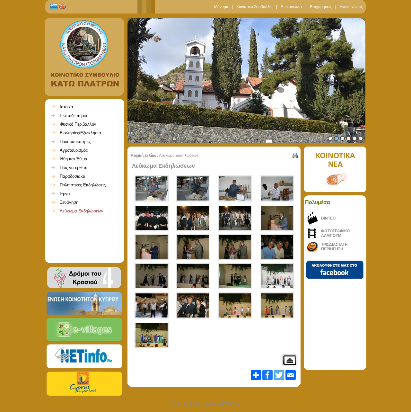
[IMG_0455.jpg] (193, 188)
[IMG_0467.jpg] (193, 218)
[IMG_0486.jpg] (277, 247)
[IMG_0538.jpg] (152, 335)
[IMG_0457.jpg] (277, 188)
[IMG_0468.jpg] (235, 218)
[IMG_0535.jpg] (235, 305)
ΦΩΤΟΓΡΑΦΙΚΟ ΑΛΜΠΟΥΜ (335, 233)
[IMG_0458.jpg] (152, 218)
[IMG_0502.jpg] (152, 305)
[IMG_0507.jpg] (193, 305)
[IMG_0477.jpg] (152, 247)
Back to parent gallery (290, 360)
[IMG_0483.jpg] (193, 247)
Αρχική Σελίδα (143, 155)
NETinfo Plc (229, 404)
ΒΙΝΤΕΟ (328, 218)
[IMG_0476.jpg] (277, 218)
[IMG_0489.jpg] (193, 276)
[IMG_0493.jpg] (235, 276)
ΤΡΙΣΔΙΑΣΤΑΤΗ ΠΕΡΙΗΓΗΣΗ (334, 246)
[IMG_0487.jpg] (152, 276)
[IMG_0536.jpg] (277, 305)
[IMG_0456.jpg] (235, 188)
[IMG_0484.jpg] (235, 247)
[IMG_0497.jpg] (277, 276)
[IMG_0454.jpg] (152, 188)
